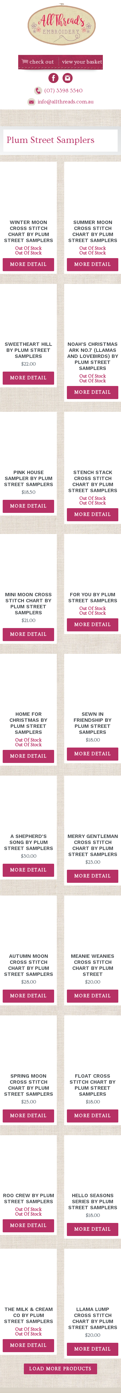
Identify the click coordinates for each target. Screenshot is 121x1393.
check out (42, 62)
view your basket (82, 62)
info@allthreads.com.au (66, 102)
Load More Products (60, 1369)
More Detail (28, 264)
